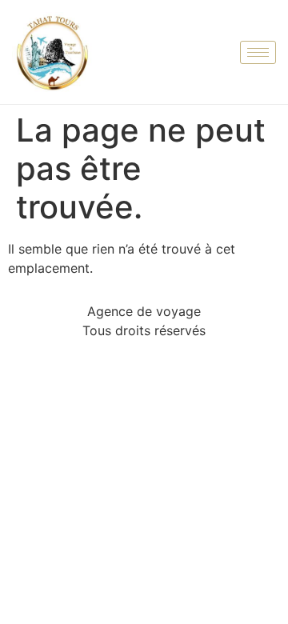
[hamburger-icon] (258, 52)
